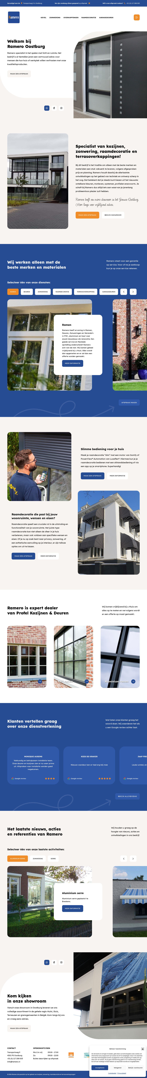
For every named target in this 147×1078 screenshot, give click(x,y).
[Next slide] (133, 292)
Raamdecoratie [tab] (62, 292)
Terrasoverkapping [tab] (85, 292)
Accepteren (99, 1068)
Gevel (43, 18)
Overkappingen (70, 18)
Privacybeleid (121, 1073)
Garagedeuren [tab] (108, 292)
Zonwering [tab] (43, 292)
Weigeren (117, 1068)
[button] (143, 1049)
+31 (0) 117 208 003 (133, 3)
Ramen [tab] (13, 292)
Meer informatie (72, 363)
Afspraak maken (129, 403)
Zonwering (54, 18)
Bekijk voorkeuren (135, 1068)
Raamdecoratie (88, 18)
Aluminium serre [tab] (17, 859)
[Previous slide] (123, 292)
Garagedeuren (106, 18)
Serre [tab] (53, 859)
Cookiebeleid (112, 1073)
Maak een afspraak (19, 74)
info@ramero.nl (13, 1062)
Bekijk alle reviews (127, 796)
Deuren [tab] (27, 292)
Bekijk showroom (113, 215)
